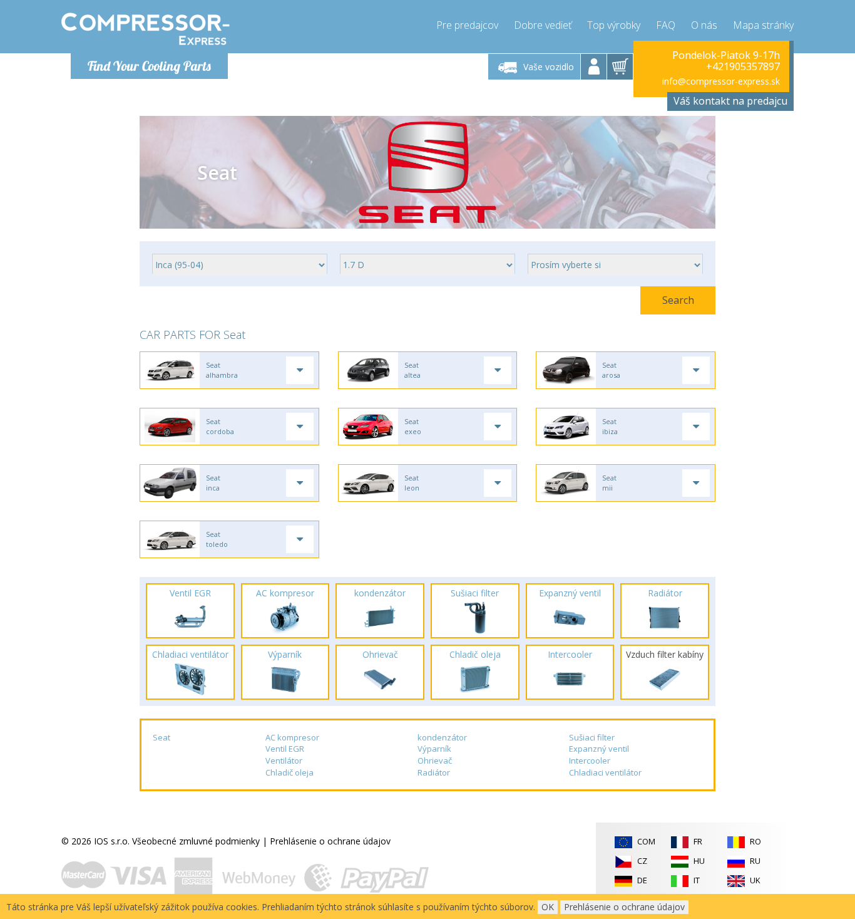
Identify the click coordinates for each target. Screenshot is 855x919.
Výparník (434, 748)
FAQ (665, 25)
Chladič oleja (289, 772)
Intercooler (589, 760)
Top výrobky (613, 25)
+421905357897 (743, 66)
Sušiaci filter (592, 737)
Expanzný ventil (599, 748)
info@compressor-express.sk (721, 81)
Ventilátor (283, 760)
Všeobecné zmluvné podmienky (196, 841)
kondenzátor (442, 737)
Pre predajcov (467, 25)
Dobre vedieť (542, 25)
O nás (704, 25)
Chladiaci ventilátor (605, 772)
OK (547, 907)
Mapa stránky (763, 25)
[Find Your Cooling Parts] (145, 29)
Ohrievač (434, 760)
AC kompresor (292, 737)
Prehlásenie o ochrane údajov (330, 841)
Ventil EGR (284, 748)
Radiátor (433, 772)
